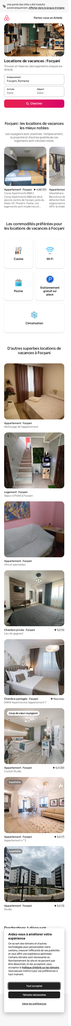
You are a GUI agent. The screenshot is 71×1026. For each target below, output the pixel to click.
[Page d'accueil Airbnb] (6, 17)
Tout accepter (34, 986)
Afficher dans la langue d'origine (46, 7)
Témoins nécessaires (34, 994)
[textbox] (19, 93)
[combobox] (34, 81)
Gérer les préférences (34, 1003)
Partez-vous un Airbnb (48, 18)
